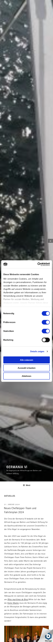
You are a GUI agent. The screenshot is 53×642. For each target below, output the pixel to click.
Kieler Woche (13, 603)
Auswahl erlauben (26, 368)
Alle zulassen (26, 360)
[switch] (46, 322)
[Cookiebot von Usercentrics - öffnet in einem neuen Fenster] (38, 264)
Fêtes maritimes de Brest (17, 599)
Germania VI (16, 467)
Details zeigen (37, 351)
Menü (28, 485)
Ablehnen (26, 376)
